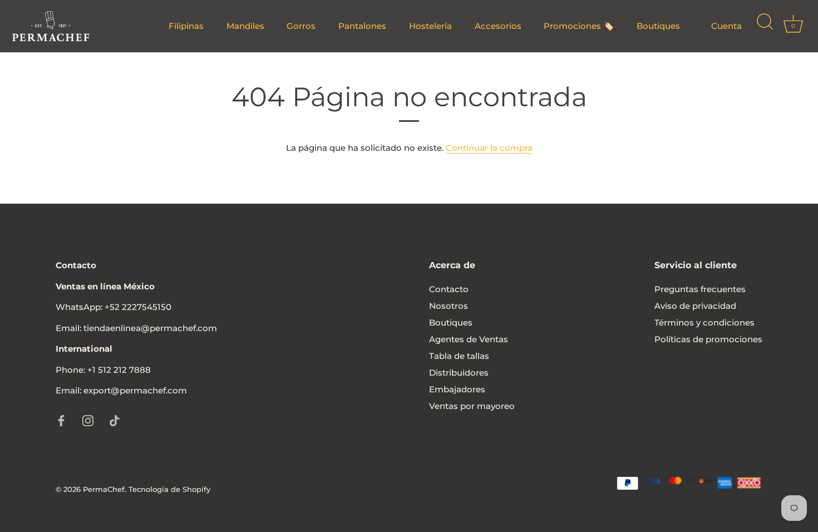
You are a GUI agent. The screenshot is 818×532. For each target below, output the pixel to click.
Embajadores (457, 389)
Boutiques (658, 26)
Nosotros (448, 306)
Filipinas (186, 26)
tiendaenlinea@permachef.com (150, 328)
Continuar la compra (489, 147)
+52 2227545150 (138, 307)
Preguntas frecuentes (700, 289)
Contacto (449, 289)
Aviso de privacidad (695, 306)
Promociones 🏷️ (579, 26)
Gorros (301, 26)
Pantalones (362, 26)
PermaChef (104, 489)
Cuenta (726, 26)
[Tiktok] (114, 420)
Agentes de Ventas (468, 339)
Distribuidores (459, 372)
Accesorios (498, 26)
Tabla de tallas (459, 356)
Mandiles (245, 26)
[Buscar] (764, 26)
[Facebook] (61, 420)
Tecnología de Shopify (169, 489)
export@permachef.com (135, 390)
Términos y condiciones (704, 322)
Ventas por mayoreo (472, 406)
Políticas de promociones (708, 339)
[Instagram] (87, 420)
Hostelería (430, 26)
